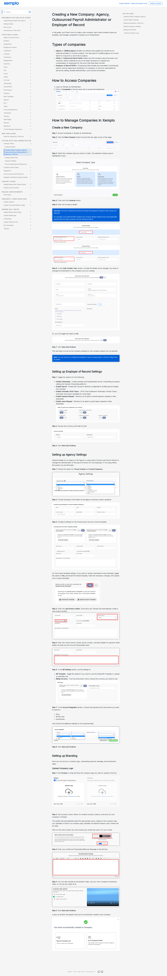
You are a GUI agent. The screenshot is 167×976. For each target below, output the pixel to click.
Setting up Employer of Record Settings (133, 23)
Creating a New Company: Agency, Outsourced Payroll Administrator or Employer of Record (16, 152)
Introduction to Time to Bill (12, 30)
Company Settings (10, 161)
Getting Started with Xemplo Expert (15, 184)
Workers (6, 123)
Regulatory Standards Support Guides (16, 177)
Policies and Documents (11, 187)
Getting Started (8, 24)
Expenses (7, 64)
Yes (99, 971)
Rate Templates (9, 96)
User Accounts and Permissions (14, 174)
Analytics (6, 41)
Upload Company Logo (131, 33)
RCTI (5, 103)
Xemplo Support (9, 202)
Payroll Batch (8, 86)
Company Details (10, 147)
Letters (6, 77)
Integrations (7, 171)
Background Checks (10, 47)
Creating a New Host (11, 157)
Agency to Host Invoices (11, 37)
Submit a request (155, 3)
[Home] (11, 3)
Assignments (8, 44)
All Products (7, 195)
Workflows (7, 126)
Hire (5, 70)
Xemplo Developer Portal (139, 3)
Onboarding (7, 83)
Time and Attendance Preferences (16, 164)
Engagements (8, 60)
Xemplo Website (124, 3)
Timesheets (7, 113)
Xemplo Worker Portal (11, 222)
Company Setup (9, 143)
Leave (6, 73)
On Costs (6, 80)
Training (6, 116)
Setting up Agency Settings (132, 26)
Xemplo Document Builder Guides (14, 205)
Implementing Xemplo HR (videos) (14, 20)
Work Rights (7, 119)
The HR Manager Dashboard (13, 129)
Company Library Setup (11, 167)
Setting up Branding (129, 29)
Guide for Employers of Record (14, 136)
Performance (8, 90)
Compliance (7, 50)
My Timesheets (8, 225)
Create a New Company (131, 20)
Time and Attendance (10, 109)
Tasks (5, 106)
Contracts (7, 54)
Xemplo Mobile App (10, 215)
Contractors (7, 57)
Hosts (5, 67)
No (102, 971)
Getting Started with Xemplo (12, 212)
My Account (7, 27)
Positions (6, 93)
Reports (6, 100)
